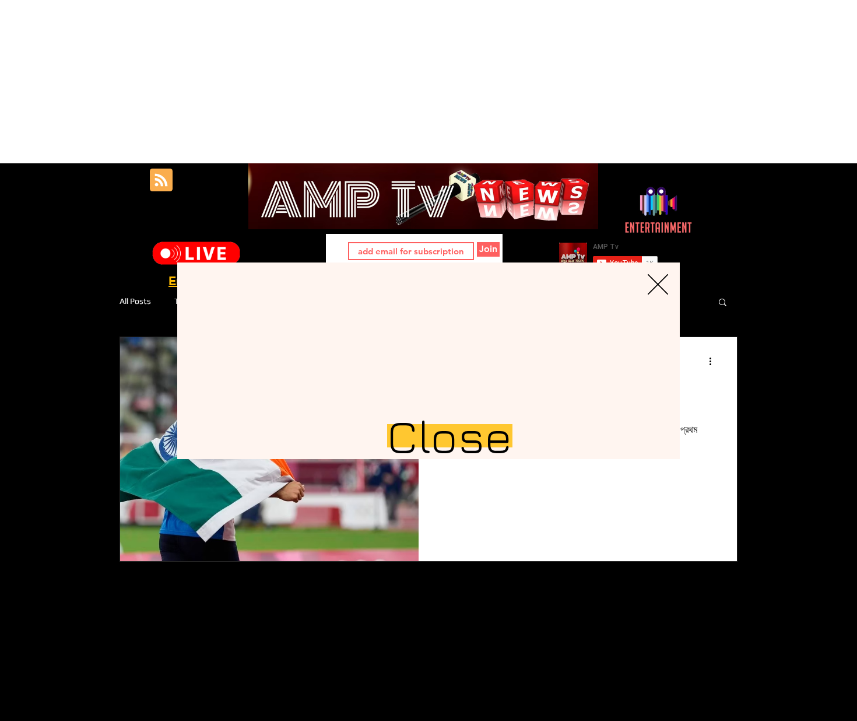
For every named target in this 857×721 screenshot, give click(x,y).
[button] (658, 284)
